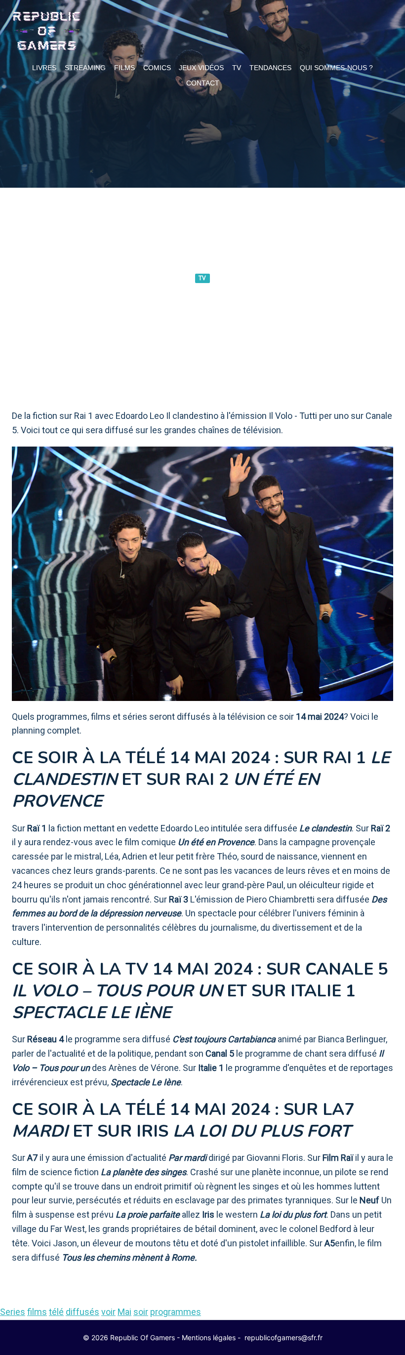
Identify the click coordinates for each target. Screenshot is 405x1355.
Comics (157, 68)
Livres (44, 68)
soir (140, 1312)
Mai (124, 1312)
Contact (202, 83)
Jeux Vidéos (201, 68)
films (37, 1312)
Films (124, 68)
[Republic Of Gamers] (46, 31)
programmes (175, 1312)
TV (236, 68)
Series (12, 1312)
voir (108, 1312)
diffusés (82, 1312)
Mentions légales (209, 1337)
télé (56, 1312)
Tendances (270, 68)
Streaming (85, 68)
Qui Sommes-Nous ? (336, 68)
